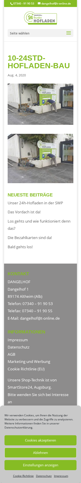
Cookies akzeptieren (40, 440)
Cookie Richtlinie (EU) (26, 368)
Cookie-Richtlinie (23, 476)
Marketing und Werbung (29, 361)
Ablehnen (40, 452)
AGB (11, 354)
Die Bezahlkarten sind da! (30, 237)
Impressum (61, 476)
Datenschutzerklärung (18, 427)
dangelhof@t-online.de (40, 318)
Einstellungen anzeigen (40, 465)
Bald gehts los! (20, 246)
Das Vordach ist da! (24, 211)
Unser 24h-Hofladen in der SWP (35, 202)
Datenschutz (44, 476)
